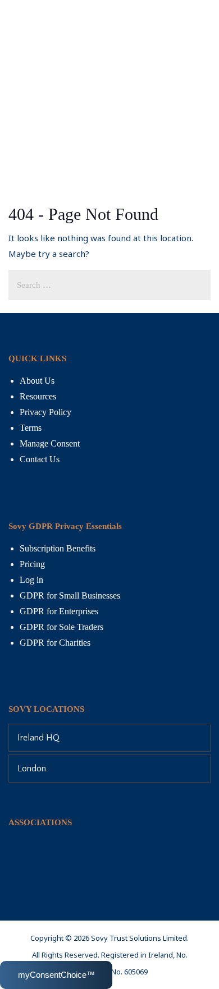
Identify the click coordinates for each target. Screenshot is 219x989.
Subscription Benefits (57, 548)
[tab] (109, 737)
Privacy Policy (45, 412)
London (31, 768)
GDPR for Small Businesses (70, 595)
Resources (38, 396)
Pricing (32, 564)
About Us (37, 380)
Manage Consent (50, 443)
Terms (31, 428)
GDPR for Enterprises (59, 611)
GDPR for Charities (55, 642)
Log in (31, 580)
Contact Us (40, 459)
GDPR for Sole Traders (61, 627)
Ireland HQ (38, 738)
